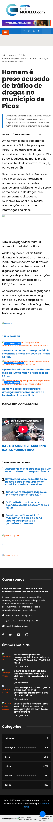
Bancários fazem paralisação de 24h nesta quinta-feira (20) (26, 493)
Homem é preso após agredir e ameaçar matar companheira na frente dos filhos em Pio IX (23, 392)
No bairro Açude (12, 382)
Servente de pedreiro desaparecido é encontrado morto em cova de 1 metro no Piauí (26, 354)
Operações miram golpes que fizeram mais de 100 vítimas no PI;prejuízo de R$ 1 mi (26, 373)
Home (11, 55)
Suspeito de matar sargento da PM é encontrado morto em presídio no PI (28, 470)
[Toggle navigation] (5, 32)
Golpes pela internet (13, 363)
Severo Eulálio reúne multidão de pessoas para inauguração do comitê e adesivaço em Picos (26, 481)
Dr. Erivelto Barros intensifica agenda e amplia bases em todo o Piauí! (27, 505)
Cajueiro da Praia (12, 344)
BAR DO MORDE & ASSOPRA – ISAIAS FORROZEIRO (25, 448)
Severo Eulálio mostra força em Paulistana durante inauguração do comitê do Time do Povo (31, 707)
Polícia (22, 55)
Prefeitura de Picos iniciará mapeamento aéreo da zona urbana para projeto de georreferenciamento (24, 519)
